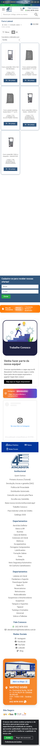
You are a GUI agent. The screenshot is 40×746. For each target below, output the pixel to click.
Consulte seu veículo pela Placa (20, 495)
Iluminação (20, 559)
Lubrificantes (20, 550)
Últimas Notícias (18, 308)
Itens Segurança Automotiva (20, 563)
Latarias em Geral (20, 576)
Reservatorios (20, 588)
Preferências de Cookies (13, 742)
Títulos (29, 445)
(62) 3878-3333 (32, 10)
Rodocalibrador (20, 595)
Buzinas (20, 532)
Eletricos (20, 541)
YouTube (21, 645)
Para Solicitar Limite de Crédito (20, 511)
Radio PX (20, 585)
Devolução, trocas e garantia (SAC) (20, 483)
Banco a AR (20, 529)
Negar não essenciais (23, 737)
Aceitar (8, 737)
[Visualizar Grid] (13, 32)
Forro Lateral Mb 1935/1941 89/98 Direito (10, 68)
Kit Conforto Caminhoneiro (20, 566)
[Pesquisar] (36, 14)
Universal (20, 613)
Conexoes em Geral (20, 538)
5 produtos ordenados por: (11, 37)
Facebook (21, 642)
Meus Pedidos (13, 445)
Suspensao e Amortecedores (20, 598)
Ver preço (11, 80)
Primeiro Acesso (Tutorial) (20, 480)
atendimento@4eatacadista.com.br (21, 630)
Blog (21, 651)
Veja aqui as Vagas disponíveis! (18, 382)
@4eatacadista (22, 391)
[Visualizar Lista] (17, 32)
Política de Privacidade (20, 487)
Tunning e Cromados (20, 610)
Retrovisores (20, 592)
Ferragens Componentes (20, 547)
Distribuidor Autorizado (20, 491)
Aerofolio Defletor (20, 526)
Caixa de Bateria (20, 535)
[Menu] (3, 9)
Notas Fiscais (13, 449)
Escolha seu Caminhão (20, 499)
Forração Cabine (20, 553)
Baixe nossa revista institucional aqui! (20, 503)
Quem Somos (20, 476)
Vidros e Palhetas (20, 616)
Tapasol (20, 607)
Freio (20, 556)
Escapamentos (20, 544)
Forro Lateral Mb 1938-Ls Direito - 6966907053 (29, 111)
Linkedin (21, 648)
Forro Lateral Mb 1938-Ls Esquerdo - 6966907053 (10, 155)
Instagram (21, 639)
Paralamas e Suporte (20, 579)
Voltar (35, 24)
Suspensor (20, 601)
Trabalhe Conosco (20, 507)
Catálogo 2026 (20, 515)
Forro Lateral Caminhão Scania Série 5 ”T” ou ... (29, 68)
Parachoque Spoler (20, 582)
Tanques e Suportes (20, 604)
